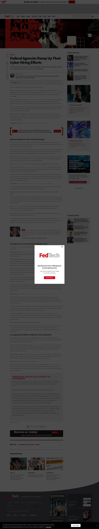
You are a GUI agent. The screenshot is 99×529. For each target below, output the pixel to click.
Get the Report (49, 277)
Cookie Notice (48, 527)
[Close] (96, 525)
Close (62, 247)
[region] (49, 525)
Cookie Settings (76, 525)
